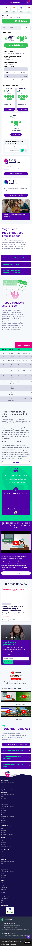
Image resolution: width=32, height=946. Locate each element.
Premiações (4, 889)
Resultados (4, 786)
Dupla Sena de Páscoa (7, 834)
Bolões (2, 784)
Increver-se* (16, 679)
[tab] (5, 28)
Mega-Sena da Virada (6, 790)
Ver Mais (16, 463)
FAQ (2, 902)
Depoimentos (4, 887)
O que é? (3, 882)
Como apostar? (5, 884)
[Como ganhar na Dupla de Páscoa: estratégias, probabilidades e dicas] (16, 595)
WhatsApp (3, 900)
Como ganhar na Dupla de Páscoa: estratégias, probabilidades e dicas (13, 609)
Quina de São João (6, 846)
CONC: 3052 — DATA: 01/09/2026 (10, 17)
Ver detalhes (9, 109)
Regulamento (4, 886)
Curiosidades (6, 604)
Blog (2, 894)
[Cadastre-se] (4, 2)
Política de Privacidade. (10, 944)
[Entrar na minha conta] (24, 3)
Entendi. (27, 942)
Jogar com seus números (8, 782)
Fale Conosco (4, 898)
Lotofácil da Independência (8, 802)
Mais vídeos (26, 688)
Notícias (3, 788)
